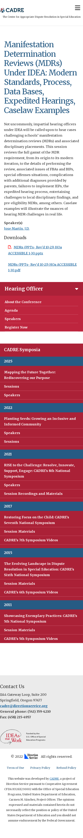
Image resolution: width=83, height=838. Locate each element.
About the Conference (23, 302)
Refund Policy (66, 768)
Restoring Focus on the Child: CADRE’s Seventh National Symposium (36, 520)
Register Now (16, 327)
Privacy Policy (40, 768)
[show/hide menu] (77, 9)
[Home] (12, 10)
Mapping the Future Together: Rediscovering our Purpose (30, 375)
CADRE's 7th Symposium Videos (31, 540)
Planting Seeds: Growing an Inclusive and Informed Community (40, 421)
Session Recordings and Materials (33, 494)
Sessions (11, 386)
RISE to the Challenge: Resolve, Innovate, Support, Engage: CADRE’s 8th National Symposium (39, 470)
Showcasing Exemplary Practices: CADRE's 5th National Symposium (40, 618)
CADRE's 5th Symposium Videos (31, 639)
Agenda (11, 310)
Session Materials (19, 531)
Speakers (13, 319)
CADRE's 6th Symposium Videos (31, 592)
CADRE (54, 778)
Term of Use (15, 768)
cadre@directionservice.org (24, 706)
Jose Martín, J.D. (16, 228)
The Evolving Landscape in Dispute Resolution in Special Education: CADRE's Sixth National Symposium (39, 569)
